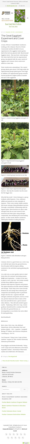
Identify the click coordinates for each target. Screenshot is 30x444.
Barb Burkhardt (19, 32)
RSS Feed (24, 429)
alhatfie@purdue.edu (12, 5)
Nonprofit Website (8, 429)
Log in (15, 430)
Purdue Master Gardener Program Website (14, 402)
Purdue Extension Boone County (11, 411)
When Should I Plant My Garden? (10, 360)
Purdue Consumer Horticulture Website (14, 414)
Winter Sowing (24, 360)
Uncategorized (12, 356)
